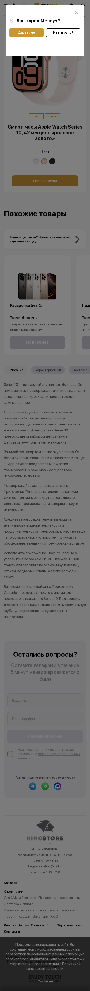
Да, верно (26, 32)
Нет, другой (63, 32)
